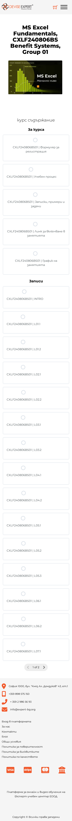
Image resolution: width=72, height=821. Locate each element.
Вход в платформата (16, 721)
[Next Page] (44, 667)
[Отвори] (63, 7)
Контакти (9, 731)
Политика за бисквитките (20, 751)
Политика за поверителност (22, 746)
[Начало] (17, 7)
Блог (5, 736)
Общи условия (11, 741)
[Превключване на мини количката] (55, 7)
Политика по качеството (20, 756)
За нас (6, 726)
